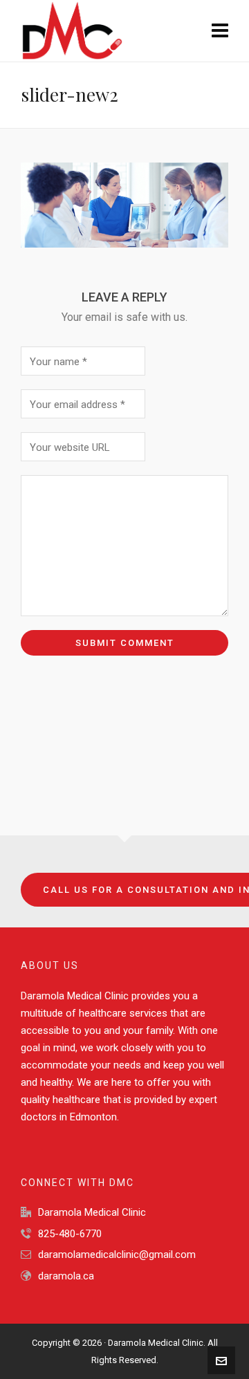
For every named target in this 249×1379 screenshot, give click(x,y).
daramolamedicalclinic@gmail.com (117, 1254)
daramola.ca (66, 1276)
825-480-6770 (70, 1234)
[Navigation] (220, 31)
